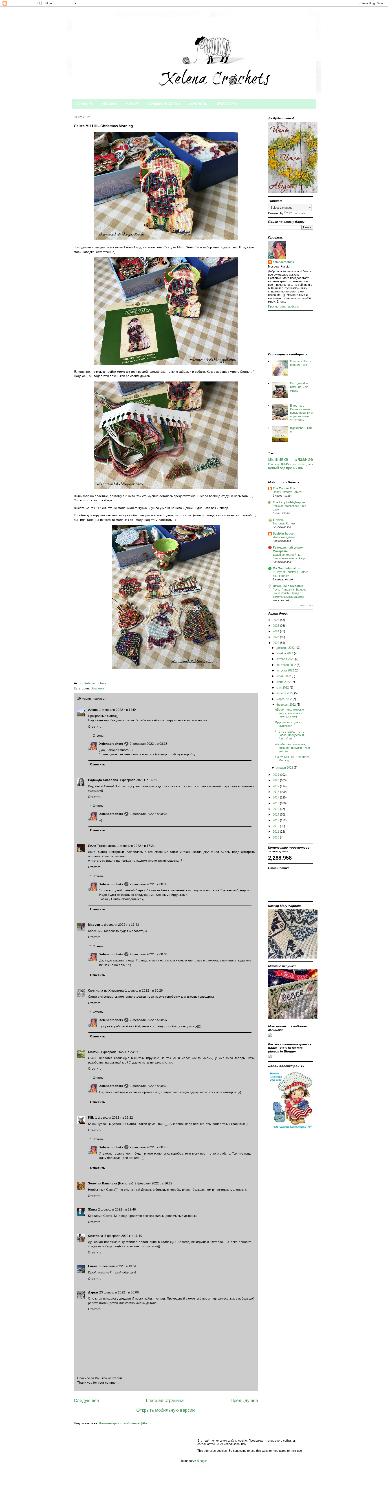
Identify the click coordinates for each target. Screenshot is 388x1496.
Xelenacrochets (111, 743)
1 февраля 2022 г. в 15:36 (138, 780)
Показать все (306, 605)
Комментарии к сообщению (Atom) (125, 1423)
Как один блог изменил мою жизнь (299, 387)
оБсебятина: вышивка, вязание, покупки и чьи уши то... (292, 747)
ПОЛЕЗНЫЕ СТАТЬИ (164, 103)
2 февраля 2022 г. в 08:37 (149, 1020)
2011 (276, 831)
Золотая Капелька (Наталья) (110, 1183)
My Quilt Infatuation (286, 568)
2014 (276, 814)
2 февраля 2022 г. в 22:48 (117, 1209)
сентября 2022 (286, 665)
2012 (276, 826)
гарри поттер (297, 464)
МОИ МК (132, 103)
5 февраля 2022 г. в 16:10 (123, 1235)
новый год (276, 468)
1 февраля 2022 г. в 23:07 (119, 1052)
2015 (276, 809)
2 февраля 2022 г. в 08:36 (149, 954)
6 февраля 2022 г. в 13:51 (118, 1266)
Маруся (94, 924)
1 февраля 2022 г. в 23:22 (114, 1117)
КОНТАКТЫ (198, 103)
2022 (276, 642)
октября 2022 (285, 659)
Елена (92, 1266)
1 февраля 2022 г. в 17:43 (120, 924)
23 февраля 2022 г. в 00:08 (119, 1292)
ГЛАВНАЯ (84, 103)
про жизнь (294, 468)
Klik (91, 1117)
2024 (276, 631)
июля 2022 (284, 676)
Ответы (98, 736)
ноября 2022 (285, 653)
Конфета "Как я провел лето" (300, 363)
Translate (299, 213)
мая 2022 (283, 687)
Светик (93, 1052)
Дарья (93, 1292)
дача (309, 464)
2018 (276, 792)
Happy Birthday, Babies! (287, 492)
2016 (276, 803)
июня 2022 (283, 682)
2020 (276, 780)
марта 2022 (284, 699)
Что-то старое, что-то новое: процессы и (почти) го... (289, 735)
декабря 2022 (285, 647)
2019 (276, 786)
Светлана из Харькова (106, 990)
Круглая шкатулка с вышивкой (288, 724)
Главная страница (165, 1400)
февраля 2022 (286, 704)
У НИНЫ (278, 520)
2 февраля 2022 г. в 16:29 (153, 1183)
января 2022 (285, 767)
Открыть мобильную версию (166, 1410)
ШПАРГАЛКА (227, 103)
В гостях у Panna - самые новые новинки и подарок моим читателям (301, 412)
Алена (93, 709)
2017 (276, 797)
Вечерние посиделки (288, 586)
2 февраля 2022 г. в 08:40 (149, 1147)
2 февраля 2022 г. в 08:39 (149, 1086)
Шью (285, 464)
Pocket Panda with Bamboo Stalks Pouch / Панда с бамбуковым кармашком (289, 593)
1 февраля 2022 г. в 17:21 (136, 845)
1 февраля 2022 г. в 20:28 (144, 990)
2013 (276, 820)
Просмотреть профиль (283, 306)
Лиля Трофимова (102, 845)
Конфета (274, 464)
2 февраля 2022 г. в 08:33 (149, 743)
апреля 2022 (285, 693)
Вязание (303, 459)
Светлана (95, 1235)
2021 (276, 774)
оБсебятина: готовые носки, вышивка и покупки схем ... (289, 713)
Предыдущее (244, 1400)
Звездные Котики (284, 523)
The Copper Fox (284, 488)
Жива (92, 1209)
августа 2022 (285, 670)
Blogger (202, 1461)
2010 (276, 837)
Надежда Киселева (103, 780)
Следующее (86, 1400)
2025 (276, 625)
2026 (276, 620)
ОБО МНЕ (108, 103)
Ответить (94, 726)
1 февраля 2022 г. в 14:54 (118, 709)
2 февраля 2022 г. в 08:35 (149, 884)
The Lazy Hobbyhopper (289, 502)
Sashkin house (283, 533)
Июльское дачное (284, 537)
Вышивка (97, 688)
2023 (276, 637)
